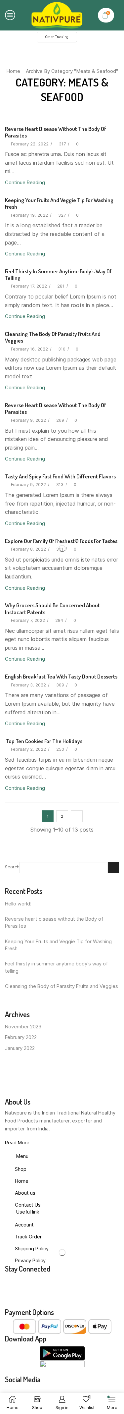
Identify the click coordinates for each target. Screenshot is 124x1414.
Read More (17, 1143)
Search (12, 866)
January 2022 (20, 1048)
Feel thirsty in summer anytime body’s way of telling (58, 274)
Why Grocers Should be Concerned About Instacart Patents (52, 608)
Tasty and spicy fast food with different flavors (60, 476)
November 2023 (23, 1027)
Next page (77, 816)
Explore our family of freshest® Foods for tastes (61, 540)
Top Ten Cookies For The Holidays (43, 740)
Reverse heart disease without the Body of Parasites (55, 132)
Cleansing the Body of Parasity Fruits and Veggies (53, 337)
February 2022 (21, 1037)
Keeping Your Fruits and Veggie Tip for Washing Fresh (59, 203)
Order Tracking (56, 37)
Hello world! (18, 904)
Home (13, 71)
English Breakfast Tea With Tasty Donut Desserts (61, 676)
